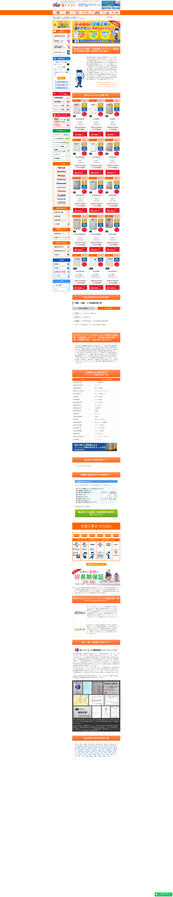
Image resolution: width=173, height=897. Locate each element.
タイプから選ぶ (61, 85)
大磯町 (111, 754)
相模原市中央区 (101, 751)
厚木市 (113, 752)
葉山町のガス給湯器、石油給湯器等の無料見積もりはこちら (96, 513)
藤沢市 (87, 752)
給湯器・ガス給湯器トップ (58, 17)
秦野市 (109, 752)
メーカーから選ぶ (61, 82)
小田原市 (92, 752)
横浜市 (76, 744)
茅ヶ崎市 (97, 752)
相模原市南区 (109, 751)
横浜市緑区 (90, 747)
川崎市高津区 (108, 749)
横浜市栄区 (103, 747)
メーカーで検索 (61, 67)
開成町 (91, 756)
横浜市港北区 (87, 745)
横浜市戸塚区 (94, 745)
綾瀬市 (99, 754)
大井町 (82, 756)
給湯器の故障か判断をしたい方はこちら (108, 84)
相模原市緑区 (94, 751)
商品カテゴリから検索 (61, 62)
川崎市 (80, 744)
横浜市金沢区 (113, 745)
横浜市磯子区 (80, 745)
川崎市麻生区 (87, 751)
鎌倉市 (82, 752)
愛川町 (104, 756)
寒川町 (107, 754)
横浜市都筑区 (81, 749)
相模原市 (85, 744)
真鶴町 (95, 756)
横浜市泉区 (109, 747)
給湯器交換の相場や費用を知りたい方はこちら (107, 82)
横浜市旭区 (84, 747)
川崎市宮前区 (80, 751)
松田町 (87, 756)
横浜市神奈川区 (98, 744)
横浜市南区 (100, 745)
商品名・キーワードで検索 (61, 72)
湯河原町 (100, 756)
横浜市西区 (106, 745)
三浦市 (105, 752)
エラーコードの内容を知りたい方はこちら (108, 86)
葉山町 (103, 754)
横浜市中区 (105, 744)
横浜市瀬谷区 (97, 747)
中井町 (78, 756)
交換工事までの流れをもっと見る (96, 564)
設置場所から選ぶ (61, 87)
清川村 (108, 756)
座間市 (89, 754)
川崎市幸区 (94, 749)
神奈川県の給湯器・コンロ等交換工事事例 (60, 18)
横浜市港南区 (78, 747)
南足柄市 (94, 754)
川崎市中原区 (101, 749)
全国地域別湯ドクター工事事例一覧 (70, 17)
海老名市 (85, 754)
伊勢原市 (80, 754)
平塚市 (78, 752)
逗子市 (101, 752)
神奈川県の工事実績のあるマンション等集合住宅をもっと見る (90, 446)
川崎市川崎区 (88, 749)
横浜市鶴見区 (91, 744)
